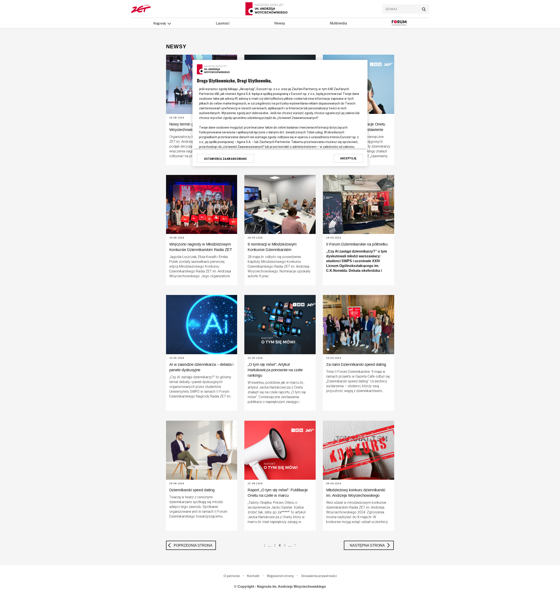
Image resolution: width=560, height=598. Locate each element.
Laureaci (222, 23)
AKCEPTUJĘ (348, 158)
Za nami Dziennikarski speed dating (356, 364)
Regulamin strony (280, 576)
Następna (367, 545)
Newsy (279, 23)
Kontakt (253, 576)
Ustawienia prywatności (319, 576)
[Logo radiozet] (141, 11)
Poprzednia (193, 545)
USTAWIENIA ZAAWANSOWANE (225, 158)
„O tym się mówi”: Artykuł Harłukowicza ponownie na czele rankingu (275, 370)
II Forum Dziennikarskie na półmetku (357, 244)
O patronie (232, 576)
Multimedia (338, 23)
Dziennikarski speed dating (192, 490)
